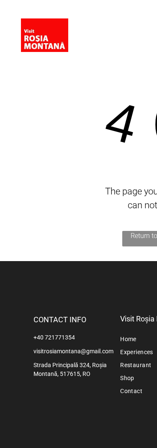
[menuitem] (136, 26)
